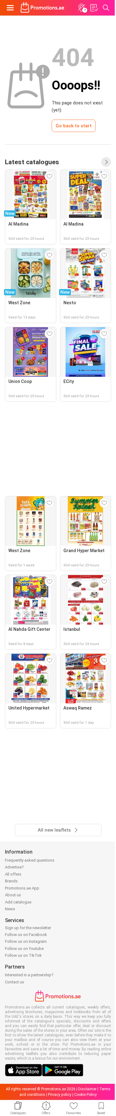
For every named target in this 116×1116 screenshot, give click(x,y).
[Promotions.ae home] (42, 8)
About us (13, 895)
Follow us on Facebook (26, 934)
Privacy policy (59, 1094)
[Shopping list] (94, 8)
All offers (13, 874)
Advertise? (14, 867)
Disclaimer (87, 1089)
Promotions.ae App (22, 888)
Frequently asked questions (29, 860)
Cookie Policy (85, 1094)
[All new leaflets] (106, 162)
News (10, 909)
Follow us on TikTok (23, 955)
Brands (11, 881)
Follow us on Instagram (26, 941)
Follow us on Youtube (24, 948)
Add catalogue (18, 902)
